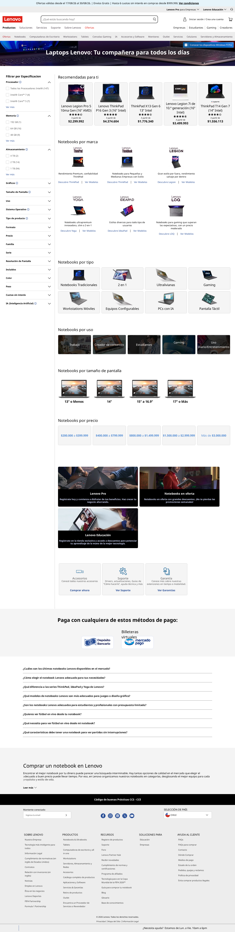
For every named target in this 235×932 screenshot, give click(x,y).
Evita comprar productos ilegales (193, 880)
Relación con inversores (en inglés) (38, 874)
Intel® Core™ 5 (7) (8, 101)
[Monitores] (160, 37)
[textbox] (188, 815)
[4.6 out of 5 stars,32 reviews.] (111, 114)
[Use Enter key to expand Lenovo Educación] (225, 9)
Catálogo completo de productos (79, 877)
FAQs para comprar (187, 844)
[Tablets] (90, 37)
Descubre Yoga (69, 230)
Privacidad (101, 921)
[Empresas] (186, 27)
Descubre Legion (167, 182)
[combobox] (96, 19)
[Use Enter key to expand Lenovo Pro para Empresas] (198, 9)
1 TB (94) (8, 168)
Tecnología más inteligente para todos (40, 846)
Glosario (105, 897)
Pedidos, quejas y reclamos (191, 870)
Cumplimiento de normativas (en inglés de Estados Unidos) (40, 860)
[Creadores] (234, 27)
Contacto (182, 849)
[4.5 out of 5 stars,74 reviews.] (180, 116)
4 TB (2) (8, 155)
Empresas (144, 844)
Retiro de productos (72, 892)
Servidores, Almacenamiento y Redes (77, 865)
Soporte (105, 844)
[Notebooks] (27, 37)
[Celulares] (198, 37)
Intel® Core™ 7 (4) (8, 94)
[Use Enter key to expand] (225, 19)
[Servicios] (184, 37)
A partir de (76, 120)
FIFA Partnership (33, 901)
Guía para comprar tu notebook (117, 887)
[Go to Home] (12, 19)
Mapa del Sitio (114, 921)
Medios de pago (186, 860)
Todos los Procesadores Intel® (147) (8, 88)
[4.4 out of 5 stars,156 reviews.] (76, 114)
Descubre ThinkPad (68, 182)
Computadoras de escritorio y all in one (78, 851)
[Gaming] (217, 27)
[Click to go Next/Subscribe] (66, 815)
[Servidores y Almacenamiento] (234, 37)
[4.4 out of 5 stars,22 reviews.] (146, 114)
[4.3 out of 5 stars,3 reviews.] (215, 114)
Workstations (69, 858)
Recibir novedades (110, 860)
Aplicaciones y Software (74, 882)
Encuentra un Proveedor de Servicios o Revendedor (76, 904)
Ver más (10, 107)
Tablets (66, 844)
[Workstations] (78, 37)
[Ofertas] (12, 37)
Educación (145, 839)
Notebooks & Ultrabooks (75, 839)
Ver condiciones (189, 3)
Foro (104, 849)
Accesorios (68, 872)
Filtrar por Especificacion (23, 76)
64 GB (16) (8, 128)
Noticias (28, 880)
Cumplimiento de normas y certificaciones (114, 867)
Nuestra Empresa (33, 839)
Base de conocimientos (112, 902)
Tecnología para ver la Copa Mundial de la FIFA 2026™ (115, 880)
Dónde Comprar (186, 854)
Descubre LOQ (166, 233)
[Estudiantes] (204, 27)
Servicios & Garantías (73, 887)
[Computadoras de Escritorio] (61, 37)
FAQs (180, 839)
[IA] (119, 37)
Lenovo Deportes (33, 896)
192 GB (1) (8, 122)
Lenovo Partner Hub (111, 854)
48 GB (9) (8, 134)
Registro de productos (112, 839)
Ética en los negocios (34, 891)
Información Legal (33, 853)
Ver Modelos (91, 182)
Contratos (29, 867)
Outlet (66, 897)
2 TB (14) (8, 162)
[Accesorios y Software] (146, 37)
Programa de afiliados (112, 873)
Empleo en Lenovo (34, 885)
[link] (230, 20)
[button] (231, 9)
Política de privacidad (188, 875)
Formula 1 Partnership (35, 906)
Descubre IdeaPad (117, 230)
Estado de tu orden (187, 865)
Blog (104, 892)
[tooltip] (19, 82)
